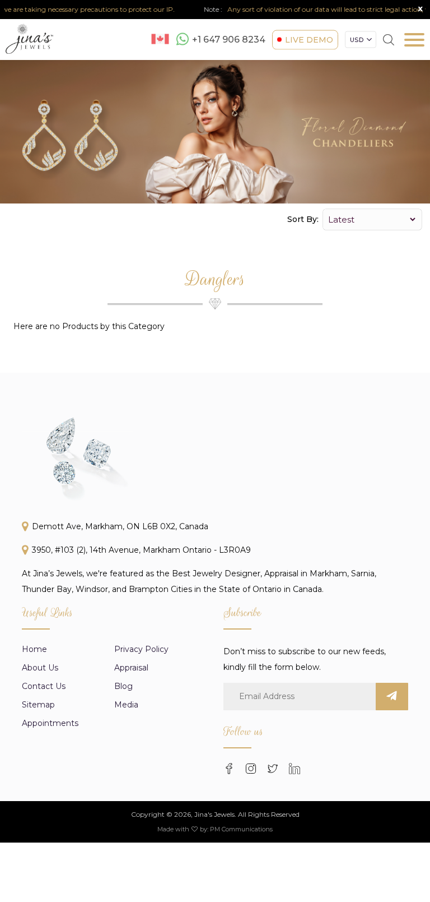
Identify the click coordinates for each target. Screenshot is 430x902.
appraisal (131, 668)
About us (40, 668)
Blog (123, 686)
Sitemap (38, 705)
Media (126, 705)
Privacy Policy (141, 649)
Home (34, 649)
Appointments (50, 723)
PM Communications (241, 829)
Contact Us (44, 686)
